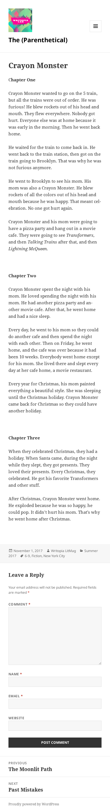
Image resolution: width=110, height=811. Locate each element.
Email (15, 696)
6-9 (27, 555)
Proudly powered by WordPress (33, 804)
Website (16, 718)
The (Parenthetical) (37, 39)
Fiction (37, 555)
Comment (19, 604)
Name (15, 674)
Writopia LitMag (63, 550)
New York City (54, 555)
